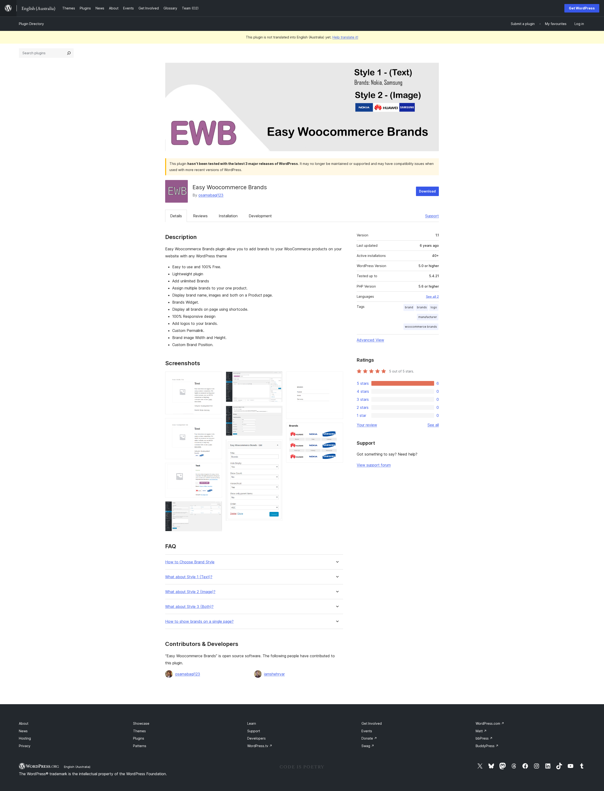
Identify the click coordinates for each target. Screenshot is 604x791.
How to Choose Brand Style (189, 562)
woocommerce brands (421, 326)
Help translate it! (345, 37)
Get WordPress (582, 8)
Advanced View (370, 340)
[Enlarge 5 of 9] (276, 378)
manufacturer (427, 317)
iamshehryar (274, 674)
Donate (369, 738)
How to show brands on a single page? (199, 621)
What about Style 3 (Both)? (189, 606)
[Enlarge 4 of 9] (215, 507)
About (23, 723)
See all (433, 425)
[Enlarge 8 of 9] (336, 378)
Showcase (141, 723)
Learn (251, 723)
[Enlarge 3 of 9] (215, 469)
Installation (228, 215)
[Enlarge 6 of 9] (276, 412)
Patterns (139, 746)
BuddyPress (487, 746)
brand (409, 307)
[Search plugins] (69, 53)
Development (260, 215)
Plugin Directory (31, 24)
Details (176, 215)
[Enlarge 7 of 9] (276, 446)
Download (427, 191)
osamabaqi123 (210, 195)
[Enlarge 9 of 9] (336, 429)
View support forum (374, 465)
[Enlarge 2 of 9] (215, 424)
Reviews (200, 215)
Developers (256, 738)
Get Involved (371, 723)
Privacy (24, 746)
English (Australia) (77, 767)
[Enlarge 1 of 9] (215, 378)
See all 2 (432, 296)
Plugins (138, 738)
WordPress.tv (259, 746)
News (23, 731)
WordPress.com (490, 723)
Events (366, 731)
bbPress (484, 738)
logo (434, 307)
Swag (367, 746)
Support (432, 215)
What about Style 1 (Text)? (188, 577)
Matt (481, 731)
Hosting (25, 738)
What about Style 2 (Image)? (190, 592)
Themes (139, 731)
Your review (367, 425)
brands (422, 307)
